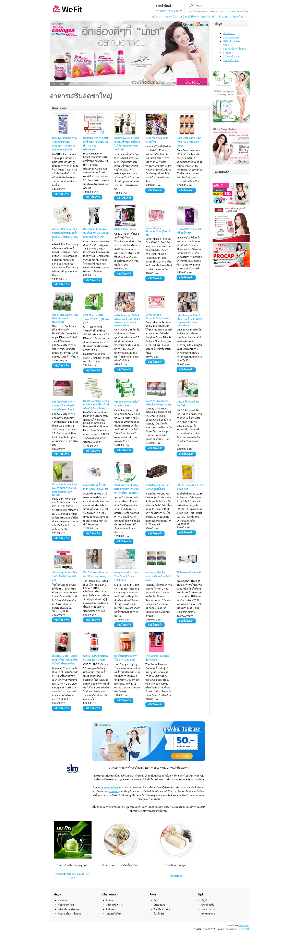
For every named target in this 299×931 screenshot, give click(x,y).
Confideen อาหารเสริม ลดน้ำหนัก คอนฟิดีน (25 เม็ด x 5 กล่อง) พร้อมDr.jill (96, 144)
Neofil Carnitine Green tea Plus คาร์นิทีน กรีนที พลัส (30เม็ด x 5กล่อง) (96, 405)
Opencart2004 (241, 929)
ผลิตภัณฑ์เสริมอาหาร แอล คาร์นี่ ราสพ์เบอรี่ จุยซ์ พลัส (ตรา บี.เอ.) (63, 405)
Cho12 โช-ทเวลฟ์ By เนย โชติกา (188, 403)
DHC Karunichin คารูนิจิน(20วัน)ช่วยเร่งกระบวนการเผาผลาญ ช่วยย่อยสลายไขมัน (64, 144)
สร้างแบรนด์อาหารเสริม (114, 865)
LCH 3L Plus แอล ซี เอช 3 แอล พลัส (190, 487)
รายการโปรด (208, 909)
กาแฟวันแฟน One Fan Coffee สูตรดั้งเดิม (157, 487)
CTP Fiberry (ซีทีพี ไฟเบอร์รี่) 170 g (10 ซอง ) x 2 (96, 319)
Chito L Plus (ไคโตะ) (125, 229)
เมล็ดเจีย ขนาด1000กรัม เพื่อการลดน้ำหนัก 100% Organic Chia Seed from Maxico (127, 320)
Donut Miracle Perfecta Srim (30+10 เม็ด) (157, 231)
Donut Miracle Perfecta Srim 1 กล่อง (157, 316)
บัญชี (204, 900)
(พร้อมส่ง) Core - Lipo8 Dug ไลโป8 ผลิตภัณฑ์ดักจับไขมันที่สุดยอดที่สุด (65, 659)
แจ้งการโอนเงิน (239, 16)
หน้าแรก (156, 16)
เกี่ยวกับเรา (229, 33)
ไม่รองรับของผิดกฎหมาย (71, 909)
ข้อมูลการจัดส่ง (231, 37)
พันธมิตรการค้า (162, 909)
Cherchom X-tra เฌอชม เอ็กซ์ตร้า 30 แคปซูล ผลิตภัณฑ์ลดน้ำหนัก (96, 233)
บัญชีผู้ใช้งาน (192, 16)
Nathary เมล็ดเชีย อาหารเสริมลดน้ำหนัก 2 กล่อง (157, 576)
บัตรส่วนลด (160, 904)
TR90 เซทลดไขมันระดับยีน (189, 574)
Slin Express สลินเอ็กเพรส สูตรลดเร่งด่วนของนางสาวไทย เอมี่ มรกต (127, 489)
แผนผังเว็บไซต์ (231, 60)
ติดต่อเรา (228, 52)
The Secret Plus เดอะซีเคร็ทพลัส (157, 657)
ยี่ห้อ (156, 900)
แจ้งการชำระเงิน (231, 56)
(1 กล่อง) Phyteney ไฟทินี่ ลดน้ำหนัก (189, 231)
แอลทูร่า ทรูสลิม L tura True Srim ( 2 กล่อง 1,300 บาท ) (126, 576)
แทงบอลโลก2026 (74, 873)
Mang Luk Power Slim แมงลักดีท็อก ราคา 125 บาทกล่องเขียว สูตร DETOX (64, 490)
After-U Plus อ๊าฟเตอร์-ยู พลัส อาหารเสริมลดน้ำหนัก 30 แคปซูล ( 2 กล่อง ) (65, 235)
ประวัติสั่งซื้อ (207, 904)
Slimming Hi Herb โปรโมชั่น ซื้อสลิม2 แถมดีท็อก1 (64, 576)
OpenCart (243, 925)
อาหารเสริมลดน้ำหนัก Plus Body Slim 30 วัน (95, 487)
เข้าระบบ (220, 11)
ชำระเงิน (223, 16)
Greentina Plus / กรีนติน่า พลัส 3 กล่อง (126, 403)
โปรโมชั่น (159, 913)
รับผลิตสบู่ (171, 865)
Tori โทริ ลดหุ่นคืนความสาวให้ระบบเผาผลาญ (95, 574)
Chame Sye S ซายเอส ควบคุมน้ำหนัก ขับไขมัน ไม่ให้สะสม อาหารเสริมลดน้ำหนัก (127, 144)
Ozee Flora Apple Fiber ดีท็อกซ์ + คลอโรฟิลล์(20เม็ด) (65, 318)
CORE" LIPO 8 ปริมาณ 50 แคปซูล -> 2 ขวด (95, 657)
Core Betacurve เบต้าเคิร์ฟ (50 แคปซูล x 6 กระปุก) (189, 142)
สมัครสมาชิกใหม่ (240, 11)
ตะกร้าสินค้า (208, 16)
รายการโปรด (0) (173, 16)
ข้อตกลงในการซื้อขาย (234, 48)
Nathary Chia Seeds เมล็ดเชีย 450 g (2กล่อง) (158, 403)
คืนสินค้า (110, 909)
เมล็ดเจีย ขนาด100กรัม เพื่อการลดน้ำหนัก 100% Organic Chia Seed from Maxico (189, 320)
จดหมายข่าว (208, 913)
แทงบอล (59, 873)
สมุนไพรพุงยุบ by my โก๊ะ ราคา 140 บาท (125, 657)
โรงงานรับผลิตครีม (67, 865)
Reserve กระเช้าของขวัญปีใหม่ (156, 140)
